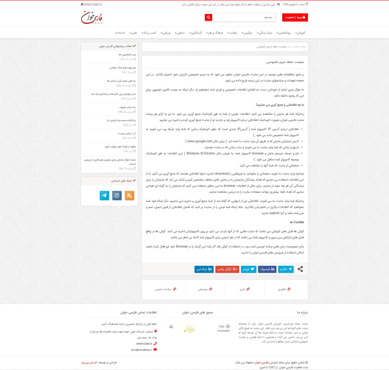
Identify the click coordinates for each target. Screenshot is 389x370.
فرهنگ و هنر (215, 33)
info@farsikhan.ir (142, 350)
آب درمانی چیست (127, 134)
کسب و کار (150, 33)
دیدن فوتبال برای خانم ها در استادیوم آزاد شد (113, 94)
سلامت (233, 33)
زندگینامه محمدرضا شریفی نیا (121, 120)
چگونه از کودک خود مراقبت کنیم (120, 147)
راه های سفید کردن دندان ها (121, 81)
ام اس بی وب (89, 362)
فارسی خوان (261, 362)
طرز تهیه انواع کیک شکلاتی (123, 68)
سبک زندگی (265, 33)
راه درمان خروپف (127, 107)
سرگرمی (248, 33)
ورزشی (166, 33)
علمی (134, 33)
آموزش (301, 33)
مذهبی (181, 33)
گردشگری (196, 33)
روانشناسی (285, 33)
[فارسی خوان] (91, 17)
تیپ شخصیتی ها (127, 55)
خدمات (121, 33)
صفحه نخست (298, 47)
